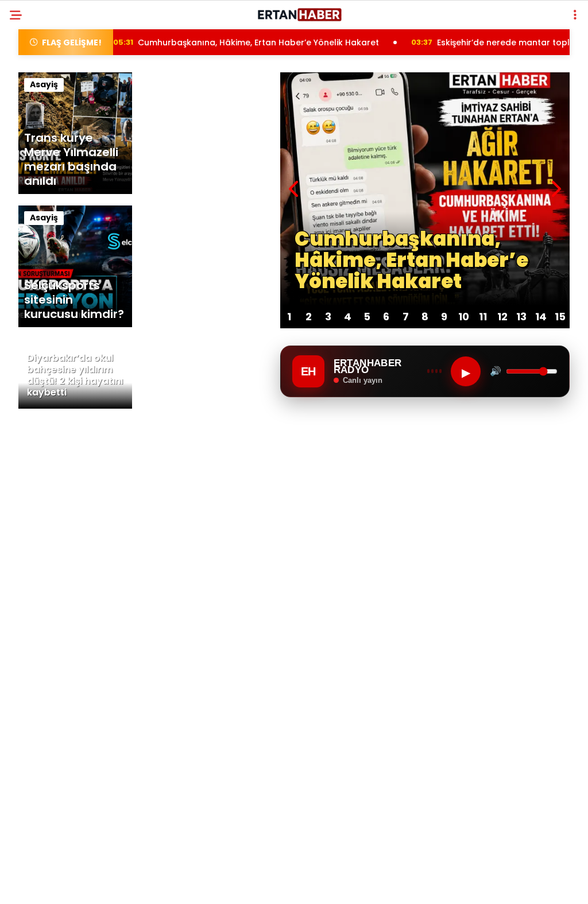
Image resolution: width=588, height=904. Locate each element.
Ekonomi (35, 164)
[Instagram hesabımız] (246, 885)
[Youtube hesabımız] (328, 885)
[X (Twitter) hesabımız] (165, 885)
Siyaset (33, 187)
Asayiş (31, 140)
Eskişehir (36, 117)
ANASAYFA (39, 94)
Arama (481, 55)
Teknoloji (39, 210)
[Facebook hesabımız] (83, 885)
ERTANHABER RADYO (58, 233)
